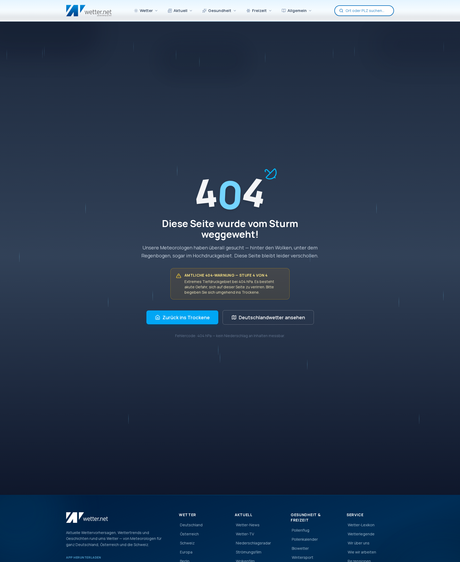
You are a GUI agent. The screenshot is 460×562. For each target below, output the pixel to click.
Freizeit (259, 10)
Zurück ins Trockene (186, 317)
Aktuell (180, 10)
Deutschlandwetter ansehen (272, 317)
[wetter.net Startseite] (89, 11)
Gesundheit (219, 10)
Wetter (146, 10)
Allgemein (297, 10)
